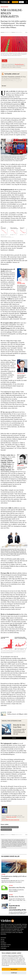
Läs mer (14, 738)
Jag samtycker (14, 969)
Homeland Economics (19, 64)
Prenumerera (15, 2)
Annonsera (3, 937)
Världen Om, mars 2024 (11, 817)
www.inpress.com (5, 946)
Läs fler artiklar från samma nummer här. (10, 819)
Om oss (2, 939)
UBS (10, 508)
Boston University (6, 469)
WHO (22, 104)
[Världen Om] (5, 2)
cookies (8, 955)
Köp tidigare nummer (6, 944)
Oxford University (6, 466)
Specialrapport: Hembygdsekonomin (9, 827)
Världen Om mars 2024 (6, 829)
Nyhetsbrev (3, 942)
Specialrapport (4, 6)
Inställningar (14, 972)
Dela (26, 32)
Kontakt (2, 941)
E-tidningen (3, 948)
